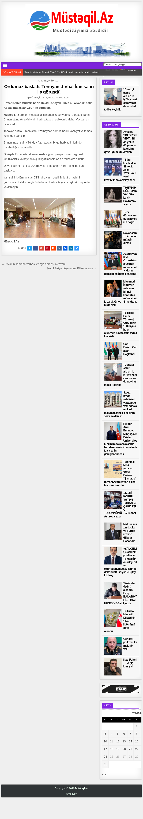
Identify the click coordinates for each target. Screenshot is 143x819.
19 (117, 749)
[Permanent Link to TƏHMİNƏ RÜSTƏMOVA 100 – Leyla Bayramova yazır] (113, 194)
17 (105, 749)
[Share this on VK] (59, 248)
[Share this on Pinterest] (47, 248)
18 (111, 749)
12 (117, 741)
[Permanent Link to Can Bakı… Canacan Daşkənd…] (113, 351)
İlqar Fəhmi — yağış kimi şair (130, 663)
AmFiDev (71, 793)
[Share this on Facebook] (35, 248)
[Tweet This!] (29, 248)
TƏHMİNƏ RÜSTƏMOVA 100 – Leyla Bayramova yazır (52, 72)
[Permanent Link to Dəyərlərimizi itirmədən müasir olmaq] (113, 240)
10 (105, 741)
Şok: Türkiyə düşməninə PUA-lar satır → (71, 268)
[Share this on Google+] (41, 248)
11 (111, 741)
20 (124, 749)
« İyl (104, 774)
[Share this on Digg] (65, 248)
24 (105, 756)
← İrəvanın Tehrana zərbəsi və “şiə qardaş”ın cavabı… (34, 264)
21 (130, 749)
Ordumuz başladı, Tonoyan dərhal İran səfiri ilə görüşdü (49, 89)
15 (136, 741)
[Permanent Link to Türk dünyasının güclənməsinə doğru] (113, 219)
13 (124, 741)
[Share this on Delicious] (76, 248)
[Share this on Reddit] (53, 248)
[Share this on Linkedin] (71, 248)
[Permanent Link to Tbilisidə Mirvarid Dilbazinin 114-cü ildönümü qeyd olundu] (113, 618)
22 (136, 749)
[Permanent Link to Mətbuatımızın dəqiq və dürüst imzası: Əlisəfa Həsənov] (113, 531)
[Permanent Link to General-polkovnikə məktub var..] (113, 646)
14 (130, 741)
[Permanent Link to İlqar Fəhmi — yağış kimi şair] (113, 666)
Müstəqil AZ (37, 97)
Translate (130, 70)
